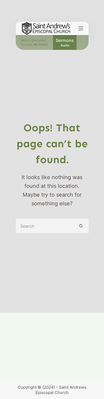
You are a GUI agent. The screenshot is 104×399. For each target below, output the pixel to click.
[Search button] (81, 226)
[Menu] (80, 28)
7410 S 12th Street (33, 40)
